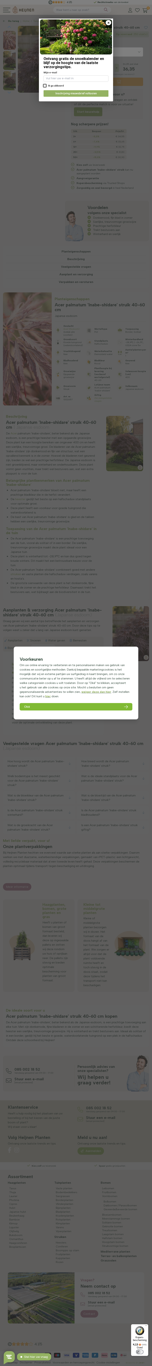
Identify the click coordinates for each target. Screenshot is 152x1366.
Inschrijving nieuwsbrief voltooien (76, 93)
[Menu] (146, 1326)
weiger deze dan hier (96, 692)
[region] (76, 683)
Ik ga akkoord (55, 85)
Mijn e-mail (50, 72)
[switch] (139, 1352)
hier (48, 696)
